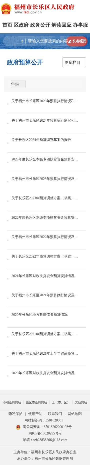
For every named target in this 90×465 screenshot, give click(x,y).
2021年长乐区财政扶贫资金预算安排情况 (43, 276)
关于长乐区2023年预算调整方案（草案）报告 (45, 198)
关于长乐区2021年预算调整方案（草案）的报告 (45, 334)
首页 (7, 25)
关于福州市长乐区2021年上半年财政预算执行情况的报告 (45, 353)
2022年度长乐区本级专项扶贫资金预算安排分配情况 (45, 217)
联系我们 (55, 414)
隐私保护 (15, 414)
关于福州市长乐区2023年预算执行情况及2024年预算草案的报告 (45, 179)
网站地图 (75, 414)
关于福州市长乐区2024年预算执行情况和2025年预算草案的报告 (45, 120)
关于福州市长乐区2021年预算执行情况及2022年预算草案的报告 (45, 295)
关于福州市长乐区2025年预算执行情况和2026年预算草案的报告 (45, 101)
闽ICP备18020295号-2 (45, 433)
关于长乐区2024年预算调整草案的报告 (41, 140)
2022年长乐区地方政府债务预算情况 (40, 315)
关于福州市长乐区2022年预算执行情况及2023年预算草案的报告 (45, 237)
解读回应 (62, 25)
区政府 (21, 25)
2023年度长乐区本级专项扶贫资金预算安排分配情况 (45, 159)
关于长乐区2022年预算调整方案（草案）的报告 (45, 256)
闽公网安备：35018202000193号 (47, 427)
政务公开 (40, 25)
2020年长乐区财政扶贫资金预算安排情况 (43, 373)
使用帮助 (35, 414)
